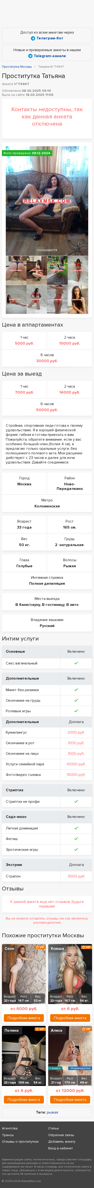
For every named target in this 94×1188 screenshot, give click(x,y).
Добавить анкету (61, 1141)
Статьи (53, 1128)
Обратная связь (61, 1135)
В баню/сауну (27, 604)
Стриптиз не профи (23, 801)
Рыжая (69, 566)
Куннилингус (16, 732)
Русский (47, 625)
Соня (9, 948)
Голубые (24, 566)
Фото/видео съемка (23, 774)
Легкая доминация (22, 828)
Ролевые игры (18, 711)
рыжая (52, 1112)
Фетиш (12, 838)
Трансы (8, 1135)
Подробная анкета (24, 1018)
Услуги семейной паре (25, 764)
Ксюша (57, 948)
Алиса (56, 1030)
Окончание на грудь (23, 700)
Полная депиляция (47, 583)
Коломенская (47, 506)
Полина (12, 1030)
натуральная (71, 544)
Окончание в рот (20, 743)
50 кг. (24, 544)
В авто (72, 604)
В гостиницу (53, 604)
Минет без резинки (22, 690)
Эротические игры (22, 849)
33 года (24, 527)
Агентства (10, 1128)
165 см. (69, 527)
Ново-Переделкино (70, 486)
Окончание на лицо (22, 753)
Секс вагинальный (21, 663)
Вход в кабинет (60, 1148)
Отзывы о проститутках (20, 1141)
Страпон (13, 876)
